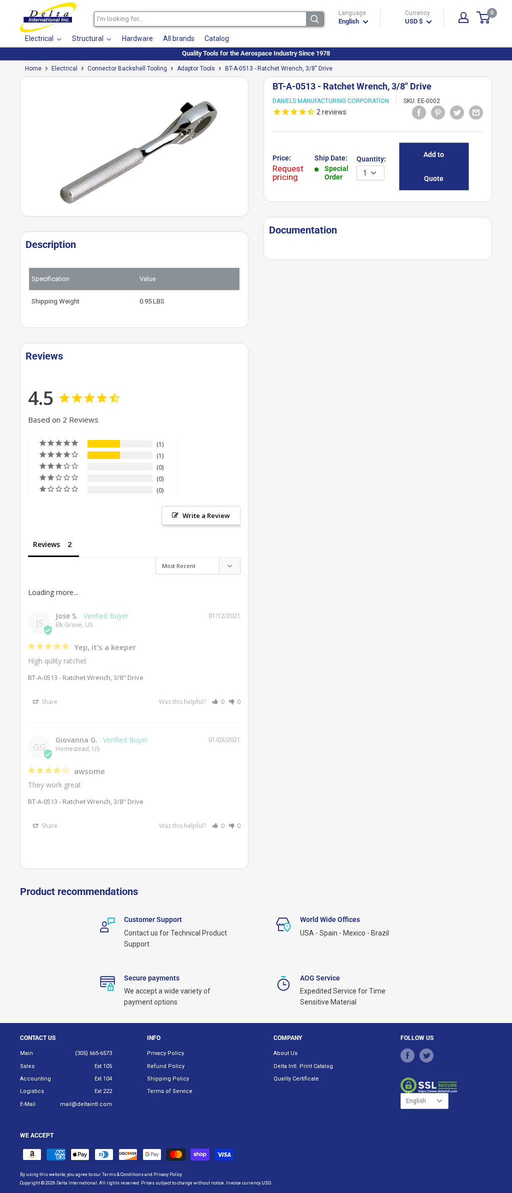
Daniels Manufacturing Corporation (330, 101)
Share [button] (49, 702)
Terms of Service (169, 1091)
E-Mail (28, 1104)
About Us (286, 1053)
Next (254, 150)
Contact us (38, 1038)
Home (33, 68)
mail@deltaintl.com (86, 1104)
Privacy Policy (165, 1053)
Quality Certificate (296, 1079)
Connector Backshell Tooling (127, 68)
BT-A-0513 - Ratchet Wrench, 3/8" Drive (86, 677)
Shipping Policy (168, 1079)
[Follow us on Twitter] (427, 1055)
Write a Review (206, 515)
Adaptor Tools (196, 68)
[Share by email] (476, 112)
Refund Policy (165, 1066)
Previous (15, 150)
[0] (484, 18)
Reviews (46, 544)
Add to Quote (434, 166)
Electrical (65, 68)
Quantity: (371, 159)
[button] (218, 702)
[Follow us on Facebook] (407, 1055)
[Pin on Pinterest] (438, 112)
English (416, 1101)
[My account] (463, 17)
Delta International (76, 1183)
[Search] (315, 19)
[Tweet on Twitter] (457, 112)
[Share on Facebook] (419, 112)
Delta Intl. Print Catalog (303, 1066)
